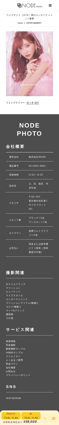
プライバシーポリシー (18, 375)
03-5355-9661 (37, 166)
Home (20, 23)
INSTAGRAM (13, 398)
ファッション (13, 288)
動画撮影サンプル (16, 348)
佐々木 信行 (33, 102)
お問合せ (11, 371)
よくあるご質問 (14, 360)
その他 (9, 318)
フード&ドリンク (15, 310)
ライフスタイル (14, 295)
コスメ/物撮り (14, 306)
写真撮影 (11, 345)
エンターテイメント (17, 299)
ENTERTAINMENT (33, 23)
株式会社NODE (37, 157)
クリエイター (13, 356)
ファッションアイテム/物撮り (22, 303)
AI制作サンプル (14, 352)
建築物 (9, 314)
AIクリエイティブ (16, 284)
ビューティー (13, 291)
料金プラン (12, 364)
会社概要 (11, 367)
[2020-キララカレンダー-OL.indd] (29, 63)
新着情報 (11, 341)
